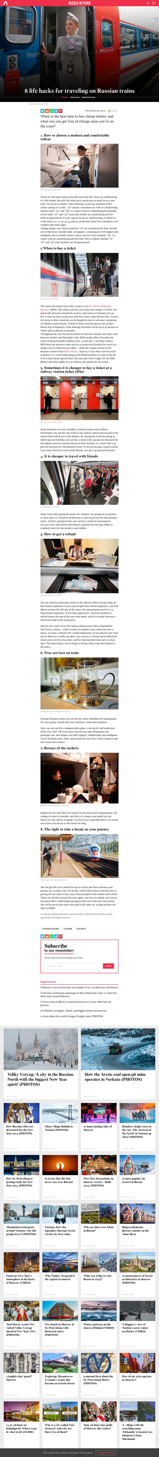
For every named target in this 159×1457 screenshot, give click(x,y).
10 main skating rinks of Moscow (97, 1128)
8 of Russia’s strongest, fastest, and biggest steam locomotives (73, 1011)
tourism (67, 929)
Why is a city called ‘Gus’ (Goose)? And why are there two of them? (60, 1429)
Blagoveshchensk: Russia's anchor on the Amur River (135, 1231)
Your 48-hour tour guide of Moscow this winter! (98, 1427)
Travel (64, 97)
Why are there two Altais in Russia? (98, 1229)
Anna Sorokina (88, 97)
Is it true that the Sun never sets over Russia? (59, 1180)
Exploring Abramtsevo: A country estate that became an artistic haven (60, 1380)
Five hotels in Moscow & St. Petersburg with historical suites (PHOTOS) (59, 1330)
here (75, 1452)
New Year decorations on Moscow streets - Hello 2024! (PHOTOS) (98, 1182)
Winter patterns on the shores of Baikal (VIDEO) (98, 1326)
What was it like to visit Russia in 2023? (97, 1278)
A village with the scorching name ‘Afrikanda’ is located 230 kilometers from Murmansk (137, 1432)
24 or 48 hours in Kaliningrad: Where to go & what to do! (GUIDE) (21, 1429)
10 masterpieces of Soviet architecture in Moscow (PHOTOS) (137, 1279)
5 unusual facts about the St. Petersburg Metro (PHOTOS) (98, 1380)
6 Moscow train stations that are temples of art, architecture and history (79, 987)
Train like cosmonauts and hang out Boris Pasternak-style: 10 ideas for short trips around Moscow (78, 995)
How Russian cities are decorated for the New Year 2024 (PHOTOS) (20, 1130)
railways (81, 929)
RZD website (70, 351)
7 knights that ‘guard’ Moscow (19, 1378)
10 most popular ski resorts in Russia (133, 1180)
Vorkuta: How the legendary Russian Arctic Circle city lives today (60, 1231)
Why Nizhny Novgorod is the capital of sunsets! (60, 1278)
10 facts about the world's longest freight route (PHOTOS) (71, 1016)
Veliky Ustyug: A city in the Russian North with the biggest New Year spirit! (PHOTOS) (40, 1080)
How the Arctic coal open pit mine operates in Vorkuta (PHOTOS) (115, 1077)
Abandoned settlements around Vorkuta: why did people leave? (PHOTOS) (21, 1231)
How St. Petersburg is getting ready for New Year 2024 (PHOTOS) (19, 1182)
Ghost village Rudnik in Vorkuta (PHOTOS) (59, 1128)
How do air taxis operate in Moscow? (137, 1378)
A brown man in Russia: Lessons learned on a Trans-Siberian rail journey (75, 1004)
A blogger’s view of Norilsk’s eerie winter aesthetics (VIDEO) (135, 1328)
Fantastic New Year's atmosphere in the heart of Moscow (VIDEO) (20, 1279)
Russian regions (50, 929)
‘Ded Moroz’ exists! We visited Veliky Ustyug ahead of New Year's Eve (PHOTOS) (21, 1330)
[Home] (5, 3)
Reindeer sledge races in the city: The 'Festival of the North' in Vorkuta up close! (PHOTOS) (136, 1132)
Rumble (114, 111)
